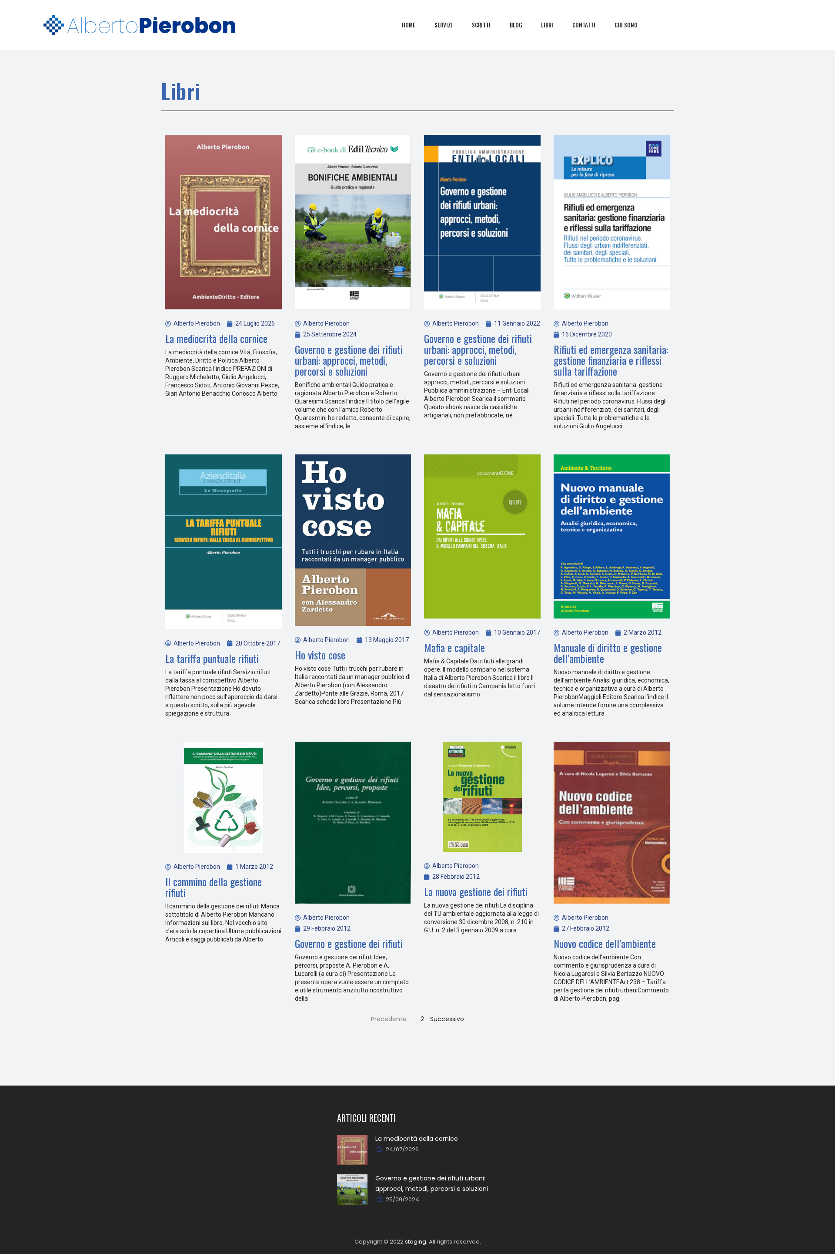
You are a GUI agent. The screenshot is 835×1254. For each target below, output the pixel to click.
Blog (516, 24)
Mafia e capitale (454, 647)
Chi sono (626, 24)
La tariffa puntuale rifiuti (212, 658)
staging (415, 1241)
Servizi (443, 24)
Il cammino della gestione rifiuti (213, 887)
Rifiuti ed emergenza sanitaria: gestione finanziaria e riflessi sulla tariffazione (611, 360)
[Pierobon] (139, 25)
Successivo (447, 1019)
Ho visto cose (320, 654)
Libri (547, 24)
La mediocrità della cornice (216, 338)
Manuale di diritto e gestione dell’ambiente (608, 652)
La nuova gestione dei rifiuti (476, 891)
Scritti (481, 24)
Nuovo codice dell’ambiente (605, 943)
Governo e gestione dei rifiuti (349, 943)
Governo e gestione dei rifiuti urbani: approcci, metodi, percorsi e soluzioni (349, 360)
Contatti (583, 24)
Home (408, 24)
